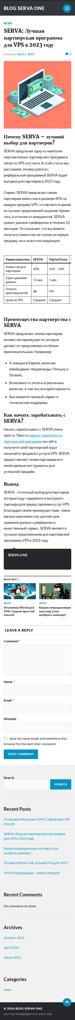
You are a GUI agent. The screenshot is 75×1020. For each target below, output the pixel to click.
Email (9, 700)
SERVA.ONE (18, 555)
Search (9, 777)
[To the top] (67, 1002)
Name (9, 681)
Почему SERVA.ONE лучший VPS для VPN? (36, 863)
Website (10, 719)
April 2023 (11, 947)
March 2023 (12, 957)
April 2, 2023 (25, 54)
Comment (12, 641)
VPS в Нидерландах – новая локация (32, 873)
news (8, 23)
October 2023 (14, 938)
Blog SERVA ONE (24, 8)
